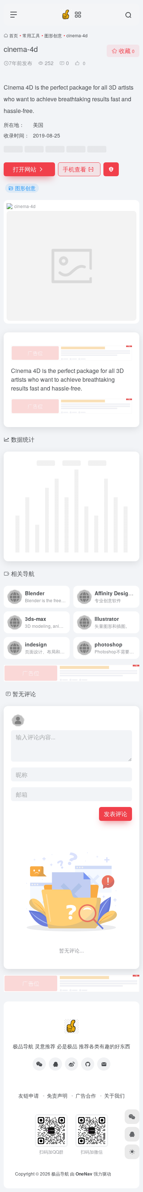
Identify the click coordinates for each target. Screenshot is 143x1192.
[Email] (103, 1064)
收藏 (127, 50)
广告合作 (86, 1095)
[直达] (66, 596)
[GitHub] (87, 1064)
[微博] (71, 1064)
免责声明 (57, 1095)
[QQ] (55, 1064)
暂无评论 (24, 694)
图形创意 (53, 35)
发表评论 (115, 814)
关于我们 (114, 1095)
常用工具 (31, 35)
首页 (13, 35)
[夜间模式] (132, 1151)
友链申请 (28, 1095)
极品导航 (60, 1173)
